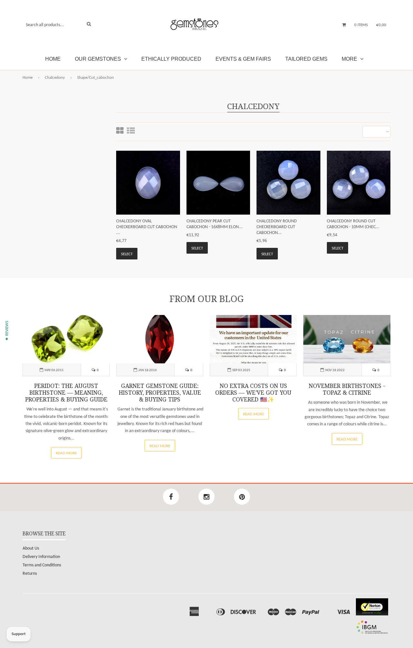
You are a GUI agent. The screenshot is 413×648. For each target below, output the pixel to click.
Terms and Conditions (42, 565)
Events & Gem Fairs (243, 59)
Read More (66, 453)
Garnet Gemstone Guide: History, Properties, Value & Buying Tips (160, 393)
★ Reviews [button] (7, 331)
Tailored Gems (306, 59)
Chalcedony (55, 78)
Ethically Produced (171, 59)
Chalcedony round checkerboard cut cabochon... (277, 227)
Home (53, 59)
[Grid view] (120, 131)
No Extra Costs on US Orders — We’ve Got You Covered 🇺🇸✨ (253, 393)
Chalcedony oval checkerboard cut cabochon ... (146, 227)
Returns (30, 573)
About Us (31, 548)
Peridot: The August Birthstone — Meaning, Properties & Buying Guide (66, 393)
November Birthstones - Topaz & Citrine (347, 389)
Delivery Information (41, 556)
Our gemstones (98, 59)
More (350, 59)
